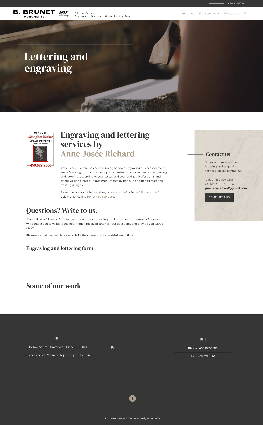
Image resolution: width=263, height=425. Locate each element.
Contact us (231, 13)
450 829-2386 (105, 196)
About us (188, 13)
